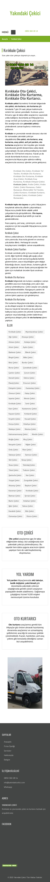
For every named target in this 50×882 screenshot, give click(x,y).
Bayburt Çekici (31, 485)
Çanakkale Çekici (30, 368)
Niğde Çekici (31, 444)
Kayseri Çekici (14, 414)
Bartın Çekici (14, 501)
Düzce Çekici (32, 516)
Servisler (7, 751)
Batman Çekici (14, 496)
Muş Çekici (27, 439)
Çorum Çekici (29, 373)
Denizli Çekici (14, 378)
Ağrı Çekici (13, 337)
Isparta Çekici (14, 398)
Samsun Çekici (31, 455)
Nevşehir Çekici (15, 444)
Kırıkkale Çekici (20, 184)
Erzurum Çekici (29, 383)
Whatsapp (8, 787)
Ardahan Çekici (29, 501)
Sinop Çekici (26, 460)
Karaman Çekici (15, 491)
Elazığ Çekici (14, 383)
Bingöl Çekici (14, 357)
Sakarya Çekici (15, 455)
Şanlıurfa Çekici (15, 475)
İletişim (7, 760)
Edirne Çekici (29, 378)
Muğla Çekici (14, 439)
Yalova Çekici (27, 506)
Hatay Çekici (30, 393)
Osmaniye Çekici (15, 516)
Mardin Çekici (37, 434)
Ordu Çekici (13, 450)
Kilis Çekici (29, 511)
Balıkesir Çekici (15, 352)
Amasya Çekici (28, 337)
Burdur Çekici (27, 363)
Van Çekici (30, 475)
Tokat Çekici (13, 470)
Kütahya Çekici (29, 424)
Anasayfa (5, 39)
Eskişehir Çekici (15, 388)
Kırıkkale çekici (37, 112)
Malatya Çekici (14, 429)
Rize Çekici (26, 450)
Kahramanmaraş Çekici (18, 434)
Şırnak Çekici (30, 496)
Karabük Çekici (15, 511)
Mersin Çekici (29, 398)
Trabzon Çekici (29, 470)
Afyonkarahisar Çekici (34, 332)
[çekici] (25, 13)
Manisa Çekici (30, 429)
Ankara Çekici (14, 342)
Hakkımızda (8, 755)
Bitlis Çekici (27, 357)
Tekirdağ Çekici (29, 465)
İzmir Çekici (30, 404)
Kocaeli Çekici (30, 419)
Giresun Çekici (14, 393)
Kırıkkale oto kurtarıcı (30, 157)
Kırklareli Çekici (30, 414)
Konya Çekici (14, 424)
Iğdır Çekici (13, 506)
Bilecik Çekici (30, 352)
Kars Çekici (13, 409)
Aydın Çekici (28, 347)
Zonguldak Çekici (31, 480)
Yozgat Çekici (14, 480)
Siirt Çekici (13, 460)
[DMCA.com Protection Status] (9, 865)
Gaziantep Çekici (32, 388)
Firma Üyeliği (9, 746)
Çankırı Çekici (14, 373)
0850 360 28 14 (11, 778)
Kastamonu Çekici (29, 409)
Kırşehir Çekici (14, 419)
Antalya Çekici (30, 342)
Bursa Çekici (14, 368)
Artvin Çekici (14, 347)
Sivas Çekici (13, 465)
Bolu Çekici (13, 363)
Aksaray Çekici (15, 485)
